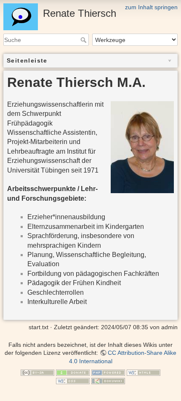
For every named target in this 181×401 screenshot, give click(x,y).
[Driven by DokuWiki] (108, 380)
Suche (84, 40)
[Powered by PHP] (108, 372)
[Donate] (73, 372)
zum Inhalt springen (151, 7)
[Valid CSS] (73, 380)
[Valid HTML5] (143, 372)
